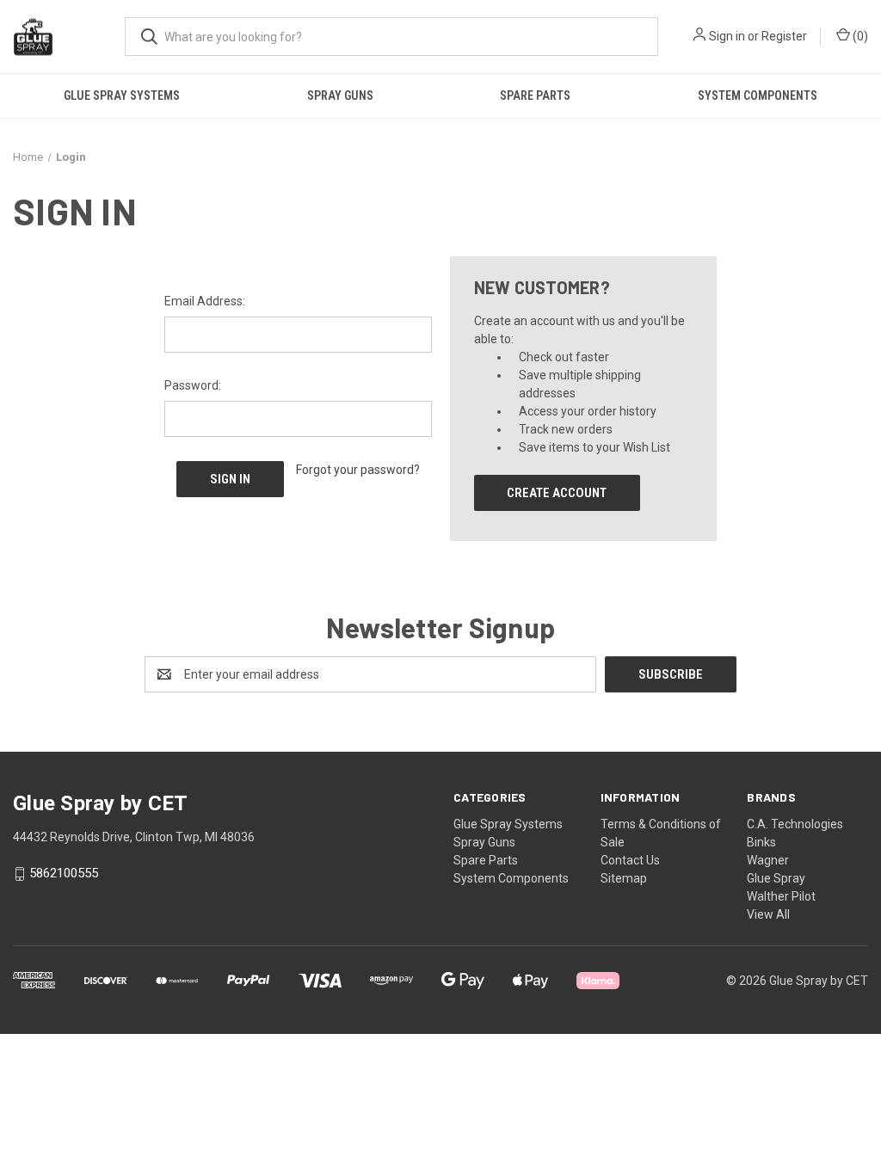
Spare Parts (535, 95)
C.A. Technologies (795, 824)
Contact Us (630, 860)
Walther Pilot (781, 896)
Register (784, 36)
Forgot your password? (358, 470)
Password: (192, 385)
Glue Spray (776, 878)
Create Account (557, 493)
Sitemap (624, 878)
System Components (757, 95)
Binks (761, 842)
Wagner (768, 860)
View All (768, 914)
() (859, 36)
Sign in (727, 36)
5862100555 (63, 874)
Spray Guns (340, 95)
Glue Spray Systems (122, 95)
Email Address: (204, 301)
